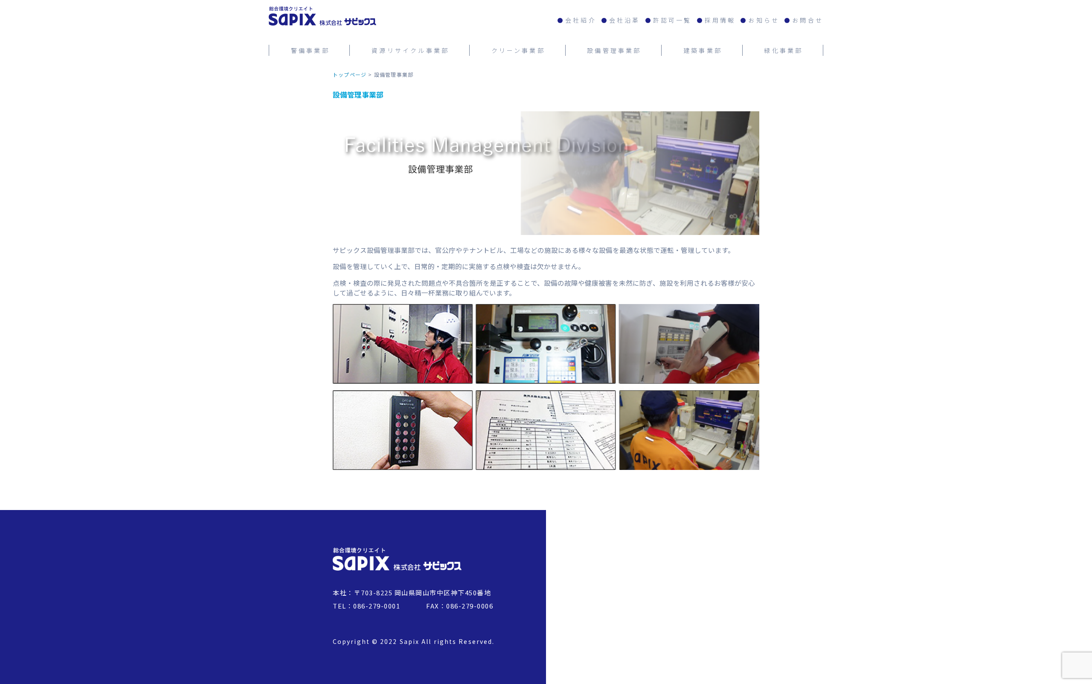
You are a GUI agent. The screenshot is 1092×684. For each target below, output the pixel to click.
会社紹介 (580, 20)
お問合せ (807, 20)
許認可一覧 (672, 20)
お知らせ (763, 20)
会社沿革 (624, 20)
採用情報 (720, 20)
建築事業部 (702, 50)
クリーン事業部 (518, 50)
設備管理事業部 (614, 50)
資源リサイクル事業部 (410, 50)
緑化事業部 (783, 50)
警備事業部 (310, 50)
